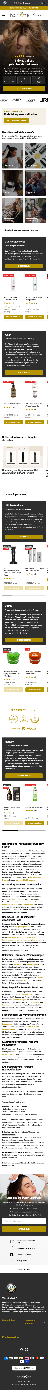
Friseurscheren (33, 1027)
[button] (44, 14)
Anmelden (24, 1228)
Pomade (5, 904)
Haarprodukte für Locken (25, 880)
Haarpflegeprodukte (23, 926)
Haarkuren (36, 940)
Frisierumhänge (8, 1029)
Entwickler (41, 977)
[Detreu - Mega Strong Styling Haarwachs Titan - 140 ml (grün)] (13, 658)
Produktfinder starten (16, 120)
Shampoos (12, 937)
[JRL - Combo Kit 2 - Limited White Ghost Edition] (35, 555)
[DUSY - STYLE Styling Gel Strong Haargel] (35, 284)
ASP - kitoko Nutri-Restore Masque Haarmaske (34, 405)
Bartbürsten (34, 1002)
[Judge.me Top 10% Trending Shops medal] (34, 719)
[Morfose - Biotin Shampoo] (35, 794)
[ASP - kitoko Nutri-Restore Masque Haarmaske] (35, 390)
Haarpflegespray (8, 940)
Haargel (33, 902)
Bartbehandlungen (18, 999)
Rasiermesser (7, 1005)
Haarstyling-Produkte (16, 899)
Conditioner (22, 937)
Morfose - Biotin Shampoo (34, 807)
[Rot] (5, 306)
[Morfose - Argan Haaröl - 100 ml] (13, 794)
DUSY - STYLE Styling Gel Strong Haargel (33, 298)
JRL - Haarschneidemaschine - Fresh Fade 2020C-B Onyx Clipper (12, 571)
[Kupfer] (16, 306)
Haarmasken (32, 937)
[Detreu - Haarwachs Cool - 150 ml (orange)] (35, 658)
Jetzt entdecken (24, 88)
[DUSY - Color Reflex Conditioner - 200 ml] (13, 284)
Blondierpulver (32, 964)
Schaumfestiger (27, 904)
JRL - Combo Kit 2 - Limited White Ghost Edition (34, 569)
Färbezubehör (26, 980)
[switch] (43, 3)
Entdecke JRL (24, 537)
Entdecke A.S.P (24, 372)
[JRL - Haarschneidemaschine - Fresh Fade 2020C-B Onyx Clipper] (13, 555)
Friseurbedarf (7, 1024)
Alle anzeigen (7, 440)
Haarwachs (21, 902)
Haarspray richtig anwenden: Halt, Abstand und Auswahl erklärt (20, 471)
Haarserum (27, 940)
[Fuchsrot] (12, 306)
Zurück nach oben (24, 1269)
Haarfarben (18, 964)
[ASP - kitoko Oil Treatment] (13, 390)
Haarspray (13, 904)
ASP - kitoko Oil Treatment (12, 404)
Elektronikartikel (8, 1054)
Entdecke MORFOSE (24, 776)
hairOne (26, 1381)
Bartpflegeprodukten (26, 994)
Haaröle (19, 940)
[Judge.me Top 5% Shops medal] (24, 719)
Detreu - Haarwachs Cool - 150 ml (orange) (34, 672)
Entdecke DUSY (24, 266)
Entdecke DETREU (24, 640)
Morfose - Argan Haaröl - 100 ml (12, 808)
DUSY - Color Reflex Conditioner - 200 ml (10, 298)
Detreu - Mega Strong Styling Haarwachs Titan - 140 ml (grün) (12, 673)
